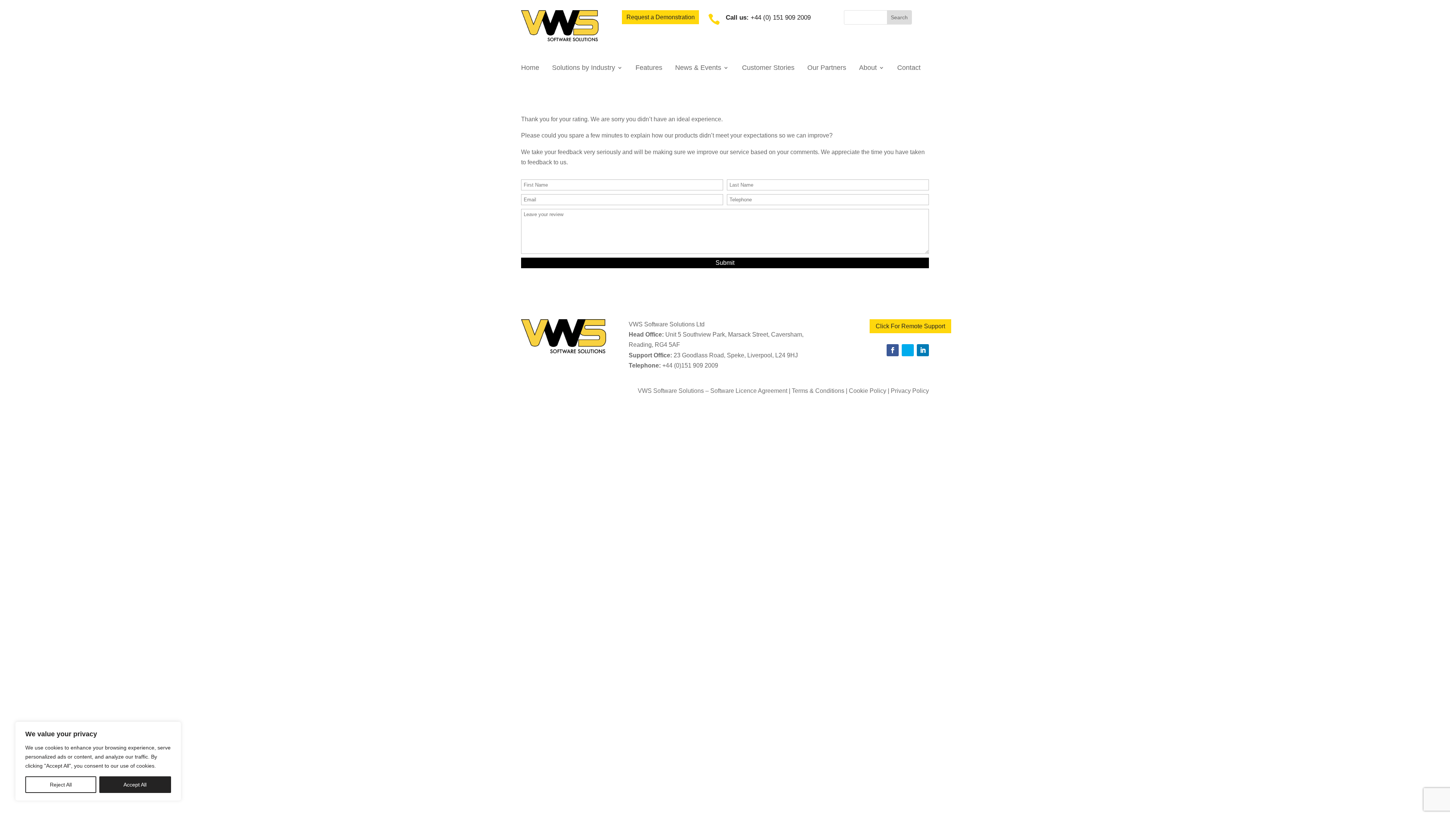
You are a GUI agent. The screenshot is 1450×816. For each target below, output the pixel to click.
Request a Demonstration (660, 17)
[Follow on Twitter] (908, 350)
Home (530, 68)
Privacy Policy (910, 391)
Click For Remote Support (910, 326)
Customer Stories (768, 68)
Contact (909, 68)
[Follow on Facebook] (893, 350)
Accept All (135, 785)
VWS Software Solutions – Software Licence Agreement (712, 391)
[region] (98, 761)
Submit (725, 263)
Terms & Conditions (818, 391)
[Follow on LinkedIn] (923, 350)
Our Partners (826, 68)
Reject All (61, 785)
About (868, 68)
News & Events (698, 68)
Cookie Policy (867, 391)
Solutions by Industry (583, 68)
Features (649, 68)
